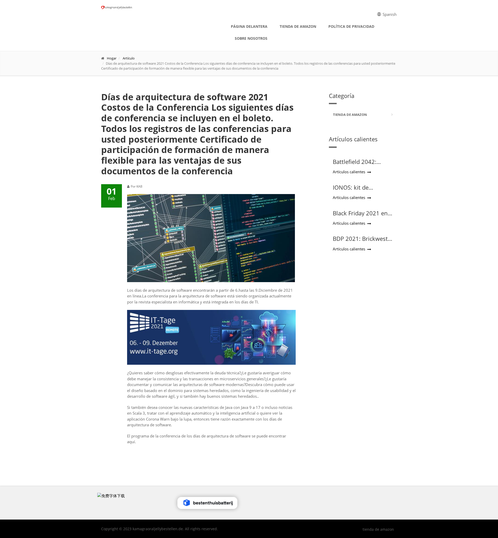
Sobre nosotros (251, 38)
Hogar (111, 58)
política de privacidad (351, 26)
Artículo (129, 58)
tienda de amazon (298, 26)
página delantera (249, 26)
